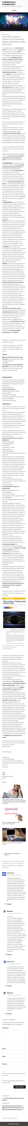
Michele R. (7, 34)
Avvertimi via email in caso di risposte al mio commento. (13, 1074)
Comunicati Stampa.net (9, 3)
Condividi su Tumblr (7, 776)
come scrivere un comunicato (14, 942)
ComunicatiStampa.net (17, 232)
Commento (5, 1028)
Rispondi (9, 904)
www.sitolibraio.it (9, 499)
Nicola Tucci (10, 873)
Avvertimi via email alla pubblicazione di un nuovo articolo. (13, 1081)
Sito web (4, 1064)
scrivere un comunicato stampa (12, 133)
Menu (14, 10)
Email (4, 1056)
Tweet (4, 772)
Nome (4, 1048)
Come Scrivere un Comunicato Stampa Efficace (12, 843)
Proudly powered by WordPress (9, 1118)
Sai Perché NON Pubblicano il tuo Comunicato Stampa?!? (10, 823)
